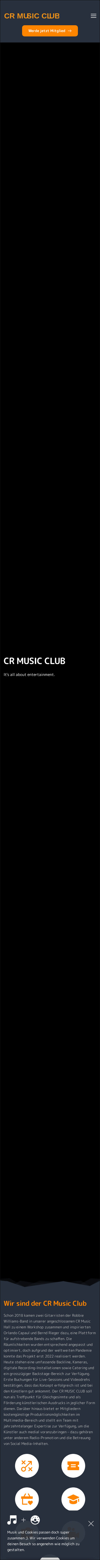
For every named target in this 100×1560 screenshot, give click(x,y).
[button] (93, 15)
